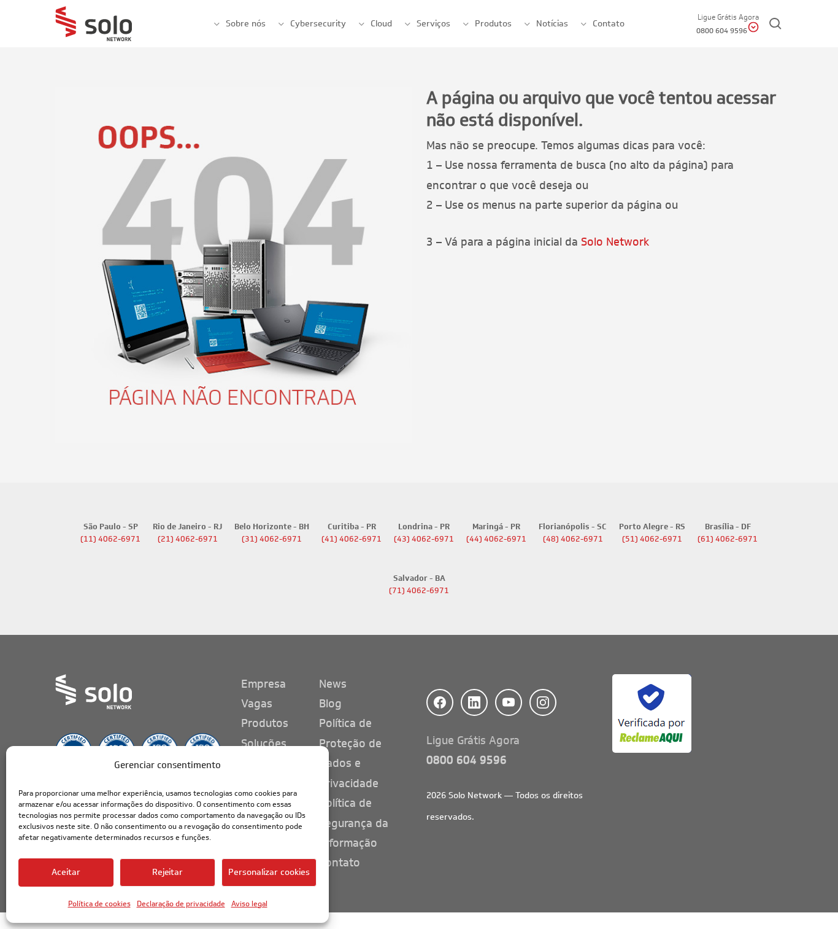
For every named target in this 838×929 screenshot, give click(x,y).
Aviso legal (249, 903)
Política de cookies (99, 903)
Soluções (263, 744)
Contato (339, 863)
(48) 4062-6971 (573, 539)
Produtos (264, 723)
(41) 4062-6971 (351, 539)
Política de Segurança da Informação (353, 823)
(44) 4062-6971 (496, 539)
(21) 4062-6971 (188, 539)
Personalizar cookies (269, 872)
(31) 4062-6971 (272, 539)
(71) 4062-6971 (419, 591)
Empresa (263, 684)
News (333, 684)
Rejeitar (167, 872)
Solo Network (615, 242)
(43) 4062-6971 (424, 539)
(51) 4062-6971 (652, 539)
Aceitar (66, 872)
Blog (330, 704)
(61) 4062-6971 (728, 539)
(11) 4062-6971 (110, 539)
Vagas (256, 704)
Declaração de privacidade (181, 903)
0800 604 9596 (466, 760)
